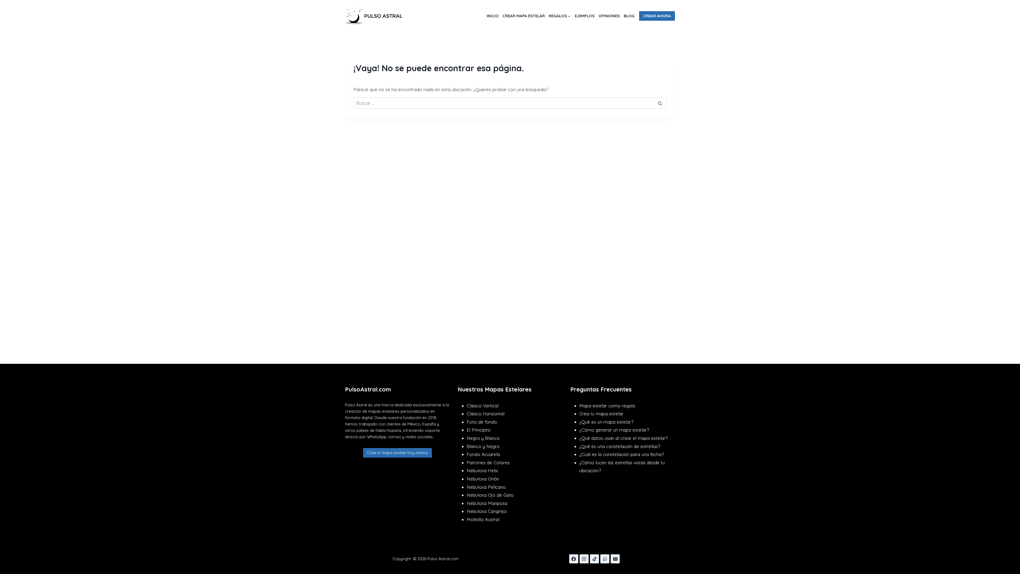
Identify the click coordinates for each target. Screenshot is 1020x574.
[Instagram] (584, 558)
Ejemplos (584, 15)
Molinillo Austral (483, 519)
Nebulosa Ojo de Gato (490, 495)
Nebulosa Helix (482, 470)
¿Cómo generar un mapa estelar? (614, 430)
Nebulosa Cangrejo (487, 511)
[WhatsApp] (604, 558)
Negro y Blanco (483, 438)
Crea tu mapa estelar (601, 413)
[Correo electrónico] (615, 558)
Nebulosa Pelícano (486, 487)
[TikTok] (594, 558)
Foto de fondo (482, 422)
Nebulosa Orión (483, 479)
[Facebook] (573, 558)
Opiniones (609, 15)
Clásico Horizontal (485, 413)
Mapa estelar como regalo (607, 405)
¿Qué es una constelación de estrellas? (619, 446)
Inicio (493, 15)
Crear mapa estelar (524, 15)
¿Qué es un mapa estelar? (606, 422)
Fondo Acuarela (483, 454)
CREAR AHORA (657, 15)
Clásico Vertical (483, 405)
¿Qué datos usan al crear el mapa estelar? (623, 438)
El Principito (479, 430)
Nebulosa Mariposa (487, 503)
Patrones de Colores (488, 462)
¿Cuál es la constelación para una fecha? (621, 454)
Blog (629, 15)
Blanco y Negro (483, 446)
